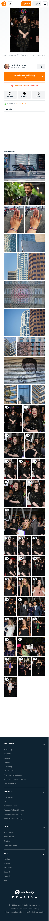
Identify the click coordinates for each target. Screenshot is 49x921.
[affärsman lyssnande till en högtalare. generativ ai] (24, 193)
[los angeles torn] (31, 243)
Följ (41, 68)
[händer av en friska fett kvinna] (14, 219)
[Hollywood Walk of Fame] (24, 417)
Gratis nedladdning (24, 76)
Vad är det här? (21, 104)
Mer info (9, 109)
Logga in (37, 4)
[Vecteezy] (3, 3)
